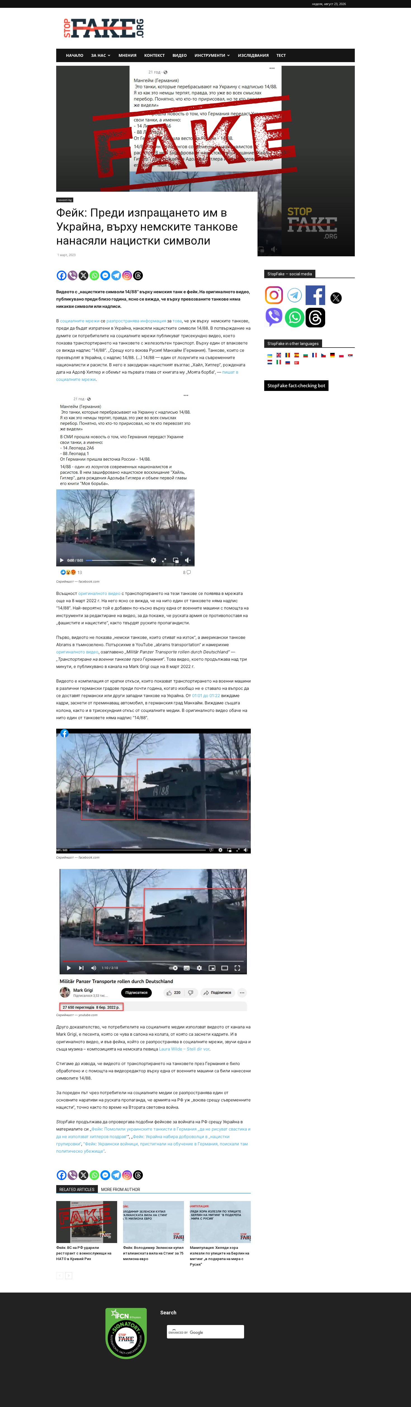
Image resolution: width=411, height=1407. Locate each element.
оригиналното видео (99, 593)
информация (152, 320)
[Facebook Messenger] (105, 275)
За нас (98, 55)
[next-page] (68, 1275)
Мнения (127, 55)
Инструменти (210, 55)
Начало (74, 55)
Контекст (154, 55)
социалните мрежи (79, 320)
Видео (180, 55)
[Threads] (138, 275)
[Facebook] (62, 275)
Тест (281, 55)
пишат (228, 372)
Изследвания (253, 55)
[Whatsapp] (94, 275)
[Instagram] (127, 275)
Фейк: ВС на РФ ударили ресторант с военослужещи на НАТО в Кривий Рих (83, 1253)
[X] (83, 275)
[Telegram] (116, 275)
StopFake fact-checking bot (296, 386)
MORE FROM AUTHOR (120, 1189)
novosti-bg (65, 200)
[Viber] (72, 275)
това (176, 320)
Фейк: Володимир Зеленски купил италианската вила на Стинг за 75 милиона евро (153, 1253)
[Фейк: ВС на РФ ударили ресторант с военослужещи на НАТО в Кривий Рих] (86, 1222)
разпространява (122, 320)
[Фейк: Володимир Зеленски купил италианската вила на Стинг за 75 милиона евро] (153, 1222)
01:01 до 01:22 (205, 695)
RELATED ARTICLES (77, 1189)
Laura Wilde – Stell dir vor (184, 1049)
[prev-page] (59, 1275)
